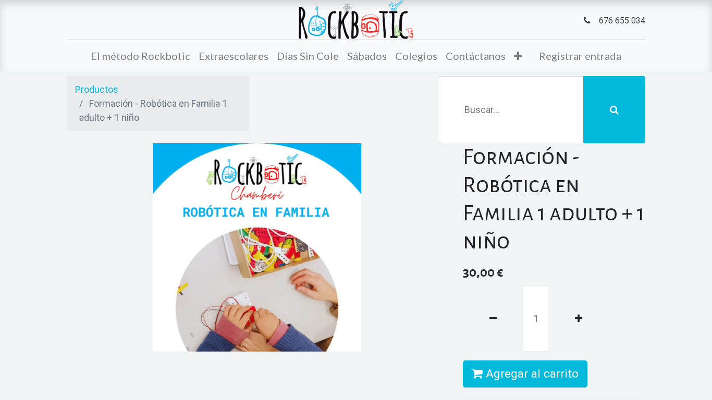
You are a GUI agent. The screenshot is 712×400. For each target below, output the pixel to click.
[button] (518, 56)
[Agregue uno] (578, 318)
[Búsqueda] (614, 109)
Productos (96, 89)
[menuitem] (140, 56)
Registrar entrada (580, 55)
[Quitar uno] (493, 318)
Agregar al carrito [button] (531, 373)
